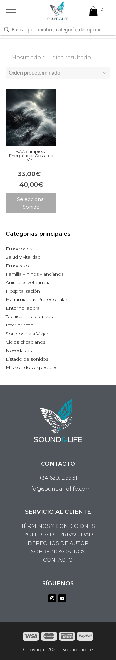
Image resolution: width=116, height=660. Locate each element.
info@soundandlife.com (58, 489)
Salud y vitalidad (23, 257)
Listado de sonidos (27, 359)
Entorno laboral (23, 308)
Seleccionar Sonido (31, 203)
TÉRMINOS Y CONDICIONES (58, 526)
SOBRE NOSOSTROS (58, 552)
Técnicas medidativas (29, 316)
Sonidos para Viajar (27, 333)
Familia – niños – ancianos (34, 274)
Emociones (19, 248)
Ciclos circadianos (25, 342)
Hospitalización (23, 291)
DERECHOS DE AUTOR (58, 543)
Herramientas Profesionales (37, 299)
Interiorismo (20, 325)
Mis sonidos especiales (31, 367)
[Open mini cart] (93, 13)
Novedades (19, 350)
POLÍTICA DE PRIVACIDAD (58, 535)
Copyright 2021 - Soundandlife (58, 650)
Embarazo (17, 266)
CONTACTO (58, 560)
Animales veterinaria (28, 282)
